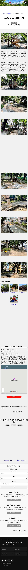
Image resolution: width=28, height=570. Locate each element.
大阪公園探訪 (4, 549)
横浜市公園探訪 (17, 553)
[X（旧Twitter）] (2, 560)
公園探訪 (14, 22)
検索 (14, 487)
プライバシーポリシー (4, 565)
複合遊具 (20, 425)
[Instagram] (8, 560)
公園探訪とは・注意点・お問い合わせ (6, 563)
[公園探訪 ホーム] (14, 3)
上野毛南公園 (20, 460)
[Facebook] (5, 560)
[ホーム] (12, 560)
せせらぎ (13, 425)
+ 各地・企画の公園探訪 (14, 525)
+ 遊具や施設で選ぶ (14, 512)
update (7, 425)
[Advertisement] (14, 151)
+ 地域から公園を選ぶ (14, 500)
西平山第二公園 (8, 460)
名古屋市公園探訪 (17, 549)
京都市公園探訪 (4, 553)
